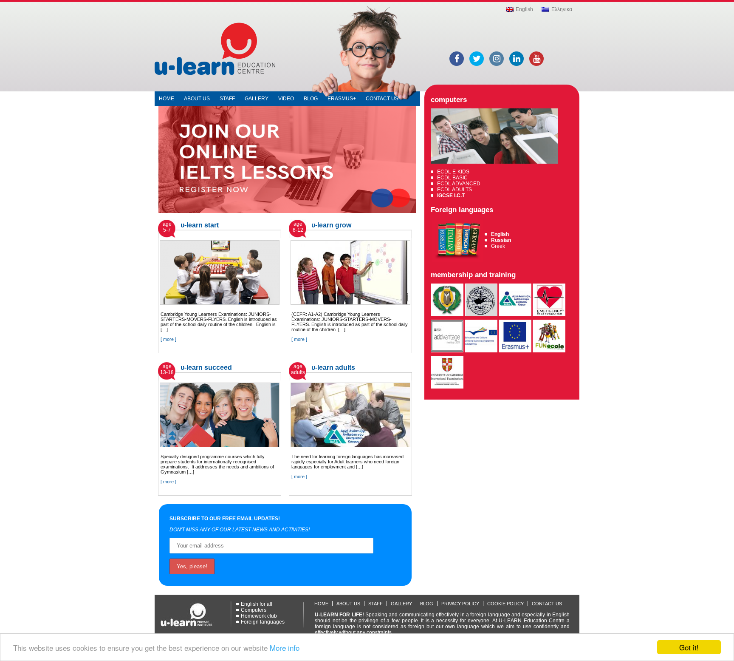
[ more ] (168, 339)
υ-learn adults (333, 367)
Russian (501, 240)
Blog (311, 99)
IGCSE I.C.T (451, 196)
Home (166, 99)
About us (197, 99)
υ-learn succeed (206, 367)
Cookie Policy (505, 603)
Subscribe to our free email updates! (224, 519)
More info (284, 647)
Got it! (689, 647)
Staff (227, 99)
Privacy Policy (460, 603)
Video (286, 99)
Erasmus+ (341, 99)
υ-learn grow (331, 225)
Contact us (382, 99)
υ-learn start (200, 225)
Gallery (256, 99)
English (500, 234)
